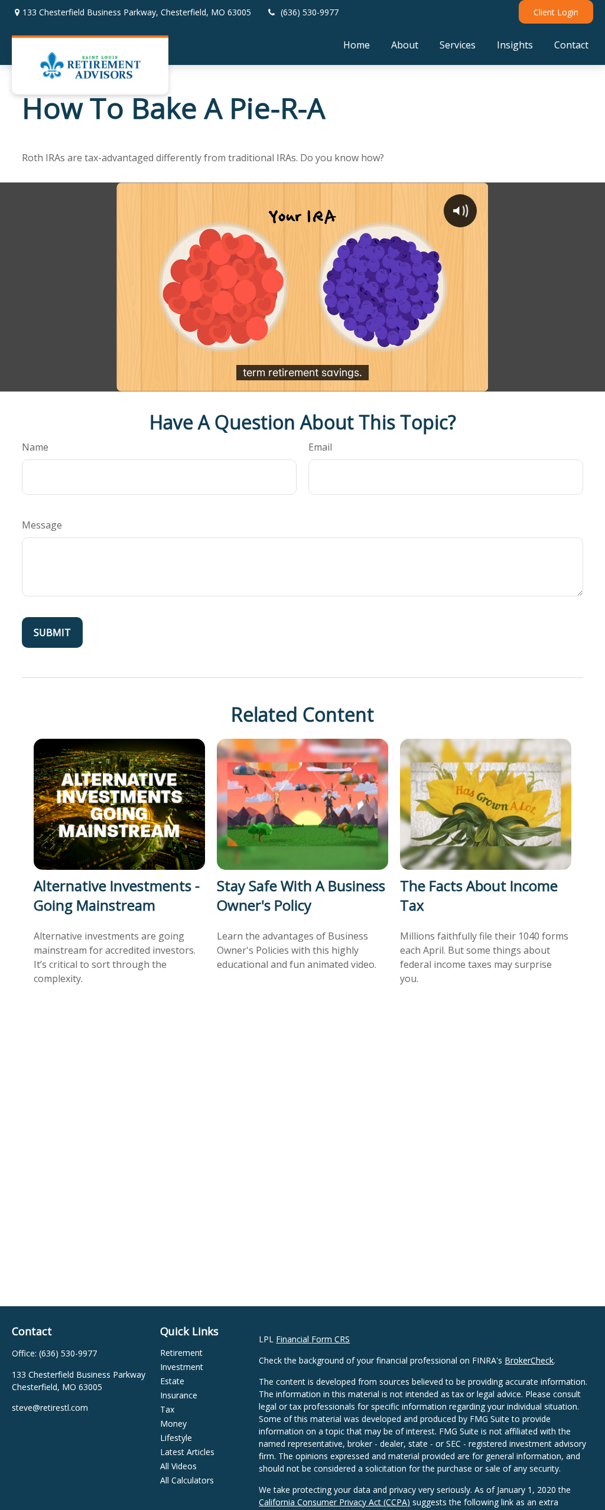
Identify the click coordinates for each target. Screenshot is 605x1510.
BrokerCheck (529, 1360)
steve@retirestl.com (50, 1407)
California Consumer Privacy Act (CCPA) (334, 1502)
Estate (172, 1381)
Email (320, 447)
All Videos (178, 1466)
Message (42, 524)
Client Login (556, 12)
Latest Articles (187, 1451)
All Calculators (187, 1480)
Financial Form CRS (313, 1339)
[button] (357, 44)
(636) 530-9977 (310, 12)
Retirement (181, 1352)
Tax (167, 1409)
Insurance (178, 1395)
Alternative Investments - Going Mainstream (117, 895)
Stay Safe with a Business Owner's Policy (301, 895)
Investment (181, 1366)
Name (35, 447)
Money (173, 1423)
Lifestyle (176, 1437)
